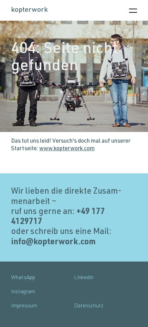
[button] (133, 11)
